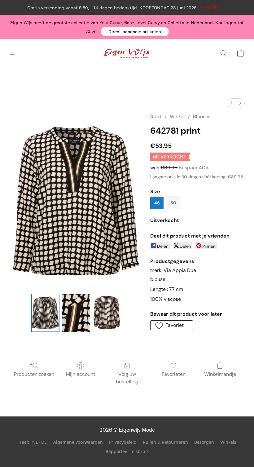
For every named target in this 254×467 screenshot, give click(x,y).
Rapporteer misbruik (127, 451)
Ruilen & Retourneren (165, 442)
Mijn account (80, 374)
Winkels (228, 442)
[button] (135, 31)
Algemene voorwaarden (78, 442)
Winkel (177, 116)
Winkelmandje (220, 374)
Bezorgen (204, 442)
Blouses (202, 116)
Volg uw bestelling (127, 378)
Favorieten (174, 374)
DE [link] (44, 442)
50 (173, 203)
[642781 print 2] (107, 313)
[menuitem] (231, 103)
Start (155, 116)
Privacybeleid (123, 442)
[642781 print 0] (45, 313)
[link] (213, 7)
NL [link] (35, 442)
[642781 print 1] (76, 313)
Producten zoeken (34, 374)
